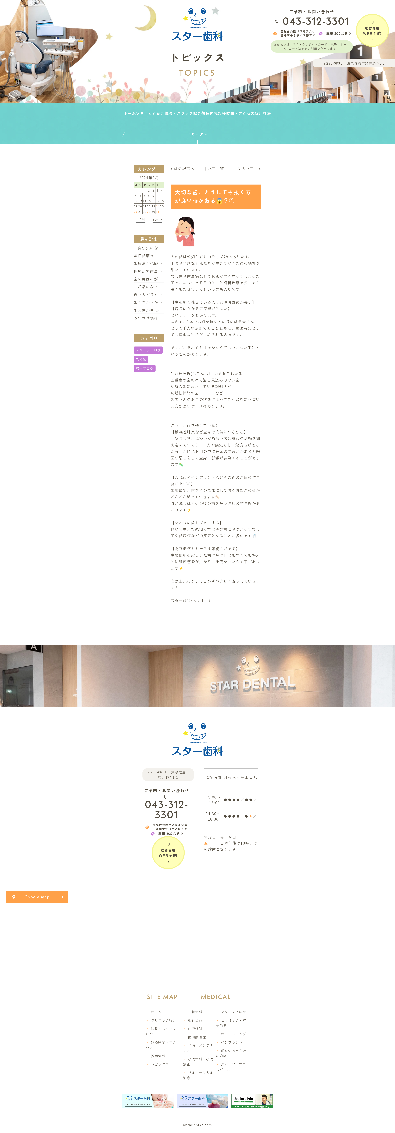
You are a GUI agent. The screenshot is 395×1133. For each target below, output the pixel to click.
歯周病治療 (197, 1036)
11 (162, 195)
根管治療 (195, 1020)
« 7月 (140, 219)
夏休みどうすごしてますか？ (160, 294)
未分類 (140, 359)
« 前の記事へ (182, 168)
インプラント (232, 1042)
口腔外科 (195, 1028)
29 (149, 211)
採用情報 (158, 1055)
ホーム (156, 1011)
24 (158, 206)
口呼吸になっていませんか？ (160, 286)
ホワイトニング (233, 1033)
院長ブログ (144, 368)
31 (158, 211)
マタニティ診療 (233, 1011)
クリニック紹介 (163, 1020)
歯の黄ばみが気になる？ (156, 279)
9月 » (157, 219)
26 (136, 211)
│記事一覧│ (216, 168)
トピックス (160, 1064)
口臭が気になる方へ (152, 247)
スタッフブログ (148, 350)
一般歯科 (195, 1011)
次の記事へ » (249, 168)
